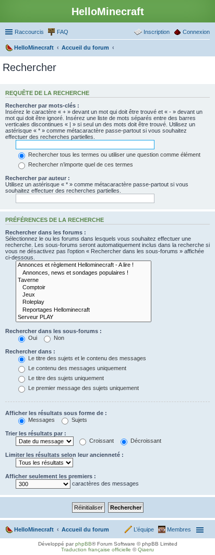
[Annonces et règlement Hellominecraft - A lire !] (83, 265)
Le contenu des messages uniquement (76, 368)
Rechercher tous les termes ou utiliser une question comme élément (113, 154)
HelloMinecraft (34, 529)
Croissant (101, 441)
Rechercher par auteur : (37, 178)
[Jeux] (83, 295)
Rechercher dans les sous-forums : (53, 331)
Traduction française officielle (96, 549)
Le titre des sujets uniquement (65, 378)
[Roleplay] (83, 302)
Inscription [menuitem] (157, 32)
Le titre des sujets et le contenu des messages (86, 358)
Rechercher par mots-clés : (42, 105)
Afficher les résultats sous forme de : (56, 413)
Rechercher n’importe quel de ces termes (80, 164)
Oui (32, 338)
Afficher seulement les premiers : (50, 476)
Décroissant (145, 441)
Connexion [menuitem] (196, 32)
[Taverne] (83, 280)
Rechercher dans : (30, 351)
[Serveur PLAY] (83, 317)
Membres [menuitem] (179, 529)
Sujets (78, 420)
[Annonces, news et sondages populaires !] (83, 273)
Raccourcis (29, 32)
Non (58, 338)
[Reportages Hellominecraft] (83, 310)
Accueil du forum (85, 529)
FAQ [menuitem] (62, 32)
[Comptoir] (83, 287)
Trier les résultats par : (35, 433)
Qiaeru (146, 549)
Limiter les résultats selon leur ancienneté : (64, 455)
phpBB (83, 544)
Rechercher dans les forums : (45, 232)
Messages (41, 420)
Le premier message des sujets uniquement (83, 388)
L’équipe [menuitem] (144, 529)
